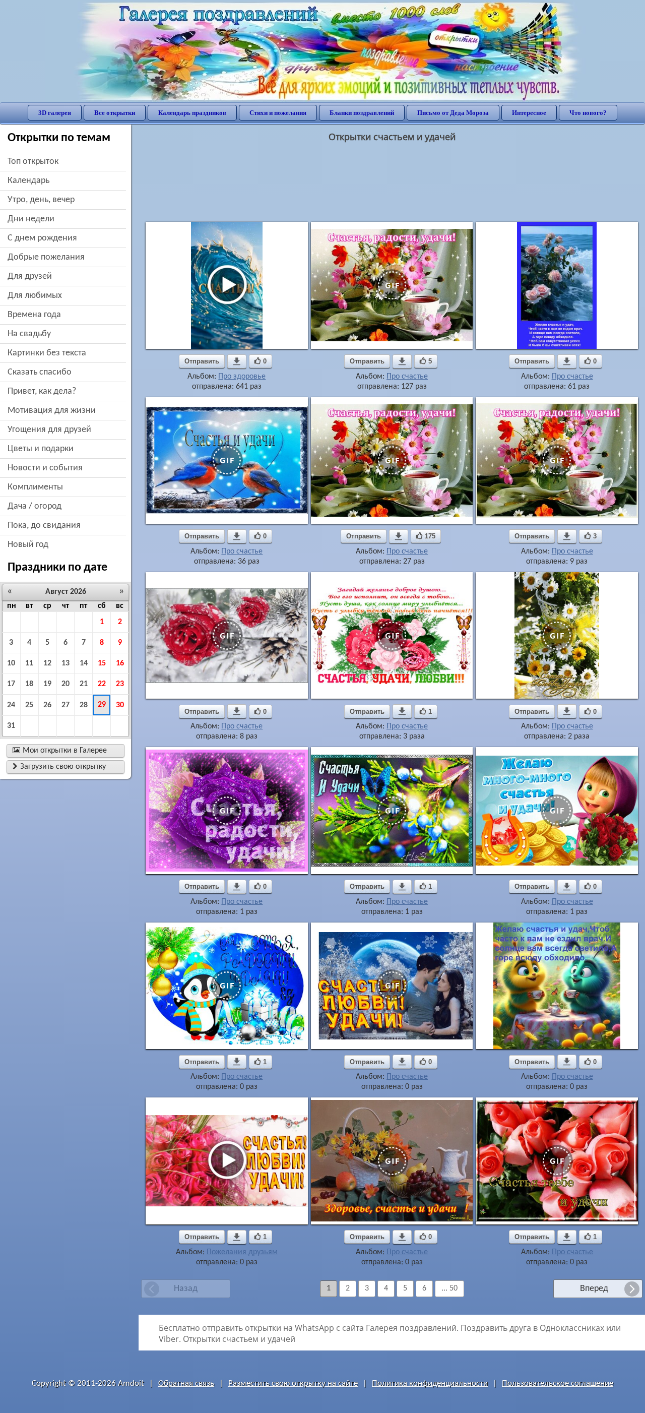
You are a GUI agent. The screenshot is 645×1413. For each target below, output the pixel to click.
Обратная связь (186, 1383)
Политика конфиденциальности (430, 1383)
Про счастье (407, 377)
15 (102, 663)
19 (47, 684)
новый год (28, 544)
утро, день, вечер (41, 200)
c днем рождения (42, 238)
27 (65, 705)
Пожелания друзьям (242, 1252)
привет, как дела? (42, 391)
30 (120, 705)
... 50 (449, 1288)
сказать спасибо (40, 372)
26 (47, 705)
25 (29, 705)
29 (102, 705)
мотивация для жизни (52, 410)
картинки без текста (47, 353)
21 (84, 684)
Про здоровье (242, 377)
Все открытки (114, 112)
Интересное (529, 112)
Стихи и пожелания (277, 112)
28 (84, 705)
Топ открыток (33, 161)
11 (29, 663)
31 (11, 726)
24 (11, 705)
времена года (34, 315)
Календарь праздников (192, 112)
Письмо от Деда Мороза (453, 112)
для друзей (30, 276)
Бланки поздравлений (362, 112)
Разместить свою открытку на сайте (293, 1383)
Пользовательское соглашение (557, 1383)
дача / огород (34, 506)
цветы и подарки (41, 449)
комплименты (35, 487)
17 (11, 684)
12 (47, 663)
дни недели (31, 219)
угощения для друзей (49, 430)
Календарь (28, 181)
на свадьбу (29, 334)
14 (84, 663)
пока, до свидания (44, 525)
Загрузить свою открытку (59, 767)
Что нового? (588, 112)
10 (11, 663)
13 (65, 663)
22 (102, 684)
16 (120, 663)
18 (29, 684)
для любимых (35, 295)
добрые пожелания (46, 257)
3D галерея (54, 112)
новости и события (45, 468)
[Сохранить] (236, 361)
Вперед (594, 1289)
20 (65, 684)
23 (120, 684)
